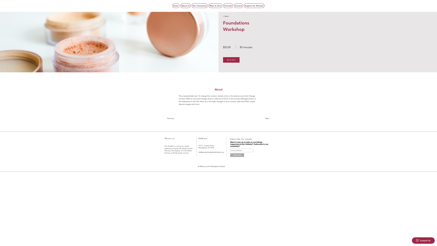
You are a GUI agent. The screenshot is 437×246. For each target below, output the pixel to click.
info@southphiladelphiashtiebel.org (211, 152)
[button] (231, 60)
